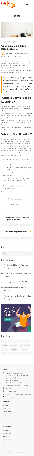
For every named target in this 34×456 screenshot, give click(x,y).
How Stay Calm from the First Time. (16, 282)
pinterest (11, 353)
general (19, 199)
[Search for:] (17, 253)
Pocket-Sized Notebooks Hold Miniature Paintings (18, 297)
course (10, 341)
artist (4, 341)
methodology (13, 349)
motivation (24, 349)
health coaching (25, 345)
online (24, 199)
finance (26, 341)
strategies (20, 353)
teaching (28, 353)
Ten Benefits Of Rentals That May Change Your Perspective (16, 266)
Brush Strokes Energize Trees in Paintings (15, 289)
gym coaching (13, 345)
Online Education (8, 42)
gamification (13, 139)
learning (5, 349)
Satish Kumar (8, 53)
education (13, 199)
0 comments (17, 56)
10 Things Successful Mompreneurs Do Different (17, 275)
